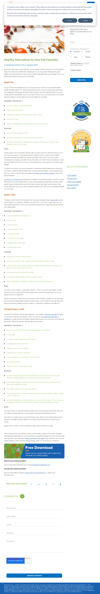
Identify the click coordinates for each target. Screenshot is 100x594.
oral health (72, 175)
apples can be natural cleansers (45, 173)
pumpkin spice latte (51, 314)
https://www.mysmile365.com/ (35, 473)
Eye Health (71, 188)
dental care (72, 179)
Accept (70, 20)
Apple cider (54, 200)
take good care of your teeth (35, 438)
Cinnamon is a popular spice (13, 179)
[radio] (75, 51)
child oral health (74, 182)
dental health (73, 185)
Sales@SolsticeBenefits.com (41, 465)
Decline (85, 20)
